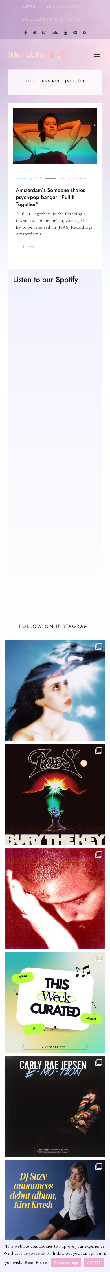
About (30, 6)
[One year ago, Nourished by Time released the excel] (55, 898)
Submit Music (64, 6)
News (82, 178)
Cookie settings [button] (66, 1262)
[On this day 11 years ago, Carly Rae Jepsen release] (55, 1106)
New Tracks (67, 178)
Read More (36, 1262)
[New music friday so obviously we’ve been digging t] (55, 1002)
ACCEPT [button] (93, 1262)
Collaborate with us (51, 19)
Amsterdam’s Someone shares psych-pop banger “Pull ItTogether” (50, 197)
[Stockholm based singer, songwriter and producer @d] (55, 1210)
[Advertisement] (55, 530)
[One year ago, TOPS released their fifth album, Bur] (55, 794)
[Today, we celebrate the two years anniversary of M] (55, 690)
